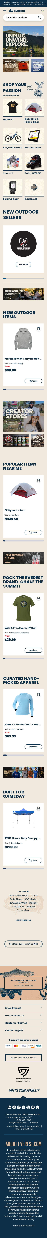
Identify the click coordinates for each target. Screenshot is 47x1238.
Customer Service (16, 1023)
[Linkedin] (9, 1107)
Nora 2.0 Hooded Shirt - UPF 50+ (22, 724)
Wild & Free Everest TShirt (20, 628)
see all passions (11, 95)
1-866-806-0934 (23, 1120)
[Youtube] (33, 1107)
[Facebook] (14, 1107)
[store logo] (16, 10)
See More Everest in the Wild (23, 944)
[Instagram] (28, 1107)
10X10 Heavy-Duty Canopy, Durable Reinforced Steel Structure (21, 838)
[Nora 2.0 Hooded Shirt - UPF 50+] (23, 704)
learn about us (23, 919)
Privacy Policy (33, 1126)
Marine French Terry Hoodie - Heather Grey (23, 358)
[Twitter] (19, 1107)
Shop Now (23, 264)
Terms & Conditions (23, 1129)
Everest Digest (14, 1030)
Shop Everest (13, 1008)
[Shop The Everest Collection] (23, 772)
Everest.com (13, 1150)
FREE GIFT (33, 11)
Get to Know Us (14, 1015)
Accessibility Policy (15, 1126)
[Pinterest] (23, 1107)
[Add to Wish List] (38, 328)
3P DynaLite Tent (15, 510)
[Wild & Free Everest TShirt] (23, 608)
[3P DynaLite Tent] (23, 490)
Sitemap (34, 1122)
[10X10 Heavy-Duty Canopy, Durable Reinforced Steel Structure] (23, 818)
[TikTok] (37, 1107)
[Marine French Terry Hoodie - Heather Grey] (23, 339)
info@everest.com (17, 1122)
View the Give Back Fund (23, 986)
